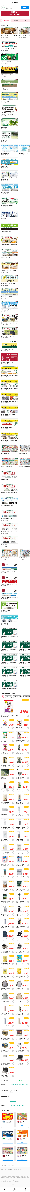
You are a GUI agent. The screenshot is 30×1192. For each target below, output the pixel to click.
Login (23, 1169)
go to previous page (2, 2)
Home (5, 1190)
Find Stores (15, 1190)
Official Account (24, 1080)
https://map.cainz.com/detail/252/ (17, 1105)
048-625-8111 (13, 1101)
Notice (2, 1169)
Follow (24, 8)
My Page (25, 1190)
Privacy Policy (10, 1169)
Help (5, 1169)
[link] (3, 7)
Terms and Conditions (17, 1169)
